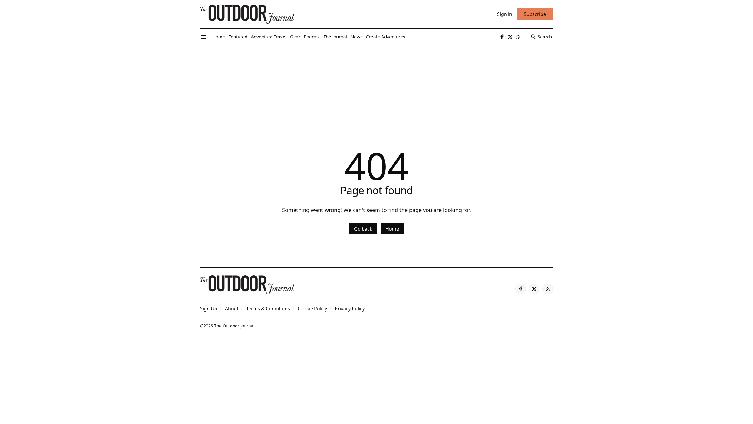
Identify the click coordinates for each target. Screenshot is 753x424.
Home (392, 229)
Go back (363, 229)
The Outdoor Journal (234, 326)
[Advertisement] (376, 88)
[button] (208, 308)
